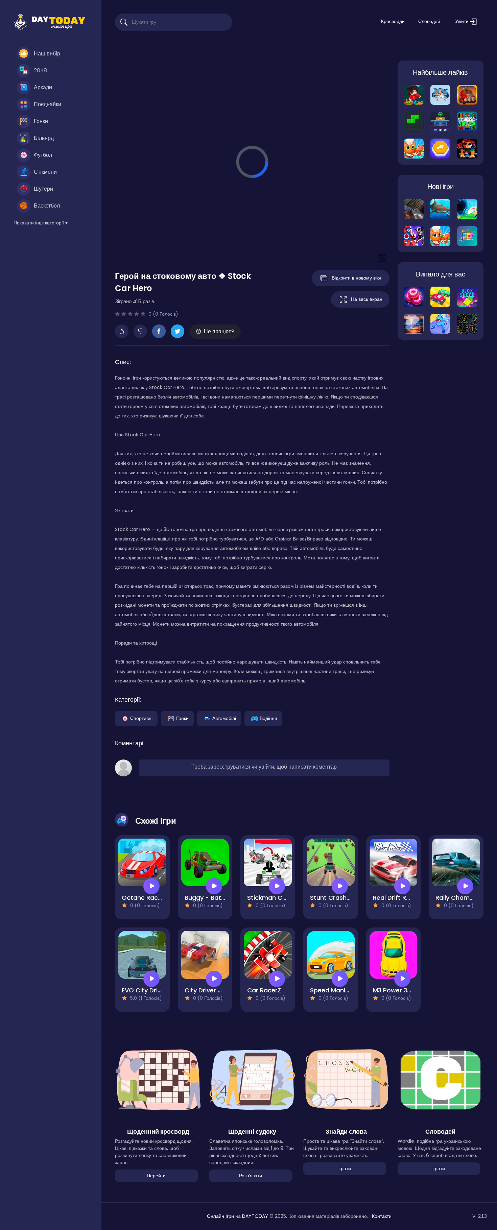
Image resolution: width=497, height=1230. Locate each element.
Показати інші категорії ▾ (41, 222)
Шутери (43, 189)
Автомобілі (224, 718)
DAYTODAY (255, 1216)
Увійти (462, 21)
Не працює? (219, 331)
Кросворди (393, 21)
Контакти (382, 1216)
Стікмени (45, 172)
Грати (344, 1168)
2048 (40, 70)
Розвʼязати (250, 1175)
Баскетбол (47, 206)
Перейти (156, 1175)
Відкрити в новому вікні (357, 277)
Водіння (268, 718)
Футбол (43, 155)
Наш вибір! (48, 53)
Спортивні (141, 718)
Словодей (429, 21)
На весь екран (366, 299)
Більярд (44, 138)
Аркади (43, 87)
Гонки (41, 121)
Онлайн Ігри (220, 1216)
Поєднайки (47, 104)
